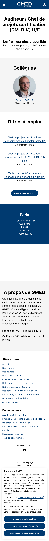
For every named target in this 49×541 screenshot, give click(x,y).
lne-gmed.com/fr (24, 445)
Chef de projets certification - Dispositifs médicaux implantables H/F (24, 139)
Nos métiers (8, 368)
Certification (8, 430)
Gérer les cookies (10, 402)
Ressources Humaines (12, 434)
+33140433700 (24, 234)
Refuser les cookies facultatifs (24, 526)
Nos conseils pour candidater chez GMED (22, 390)
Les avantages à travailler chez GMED (20, 394)
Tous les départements (13, 438)
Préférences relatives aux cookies (24, 533)
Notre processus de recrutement (18, 383)
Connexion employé (24, 463)
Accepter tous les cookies (24, 519)
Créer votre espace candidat (16, 379)
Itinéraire (24, 230)
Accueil (5, 364)
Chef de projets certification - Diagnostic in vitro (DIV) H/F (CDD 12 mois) (24, 157)
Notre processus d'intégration (16, 387)
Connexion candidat (24, 465)
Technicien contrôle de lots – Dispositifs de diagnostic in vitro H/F (24, 175)
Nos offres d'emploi (11, 375)
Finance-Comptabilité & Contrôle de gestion (23, 419)
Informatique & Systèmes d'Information (21, 426)
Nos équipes (8, 372)
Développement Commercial (16, 422)
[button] (44, 4)
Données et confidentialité (15, 398)
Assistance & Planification (14, 415)
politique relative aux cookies (30, 497)
